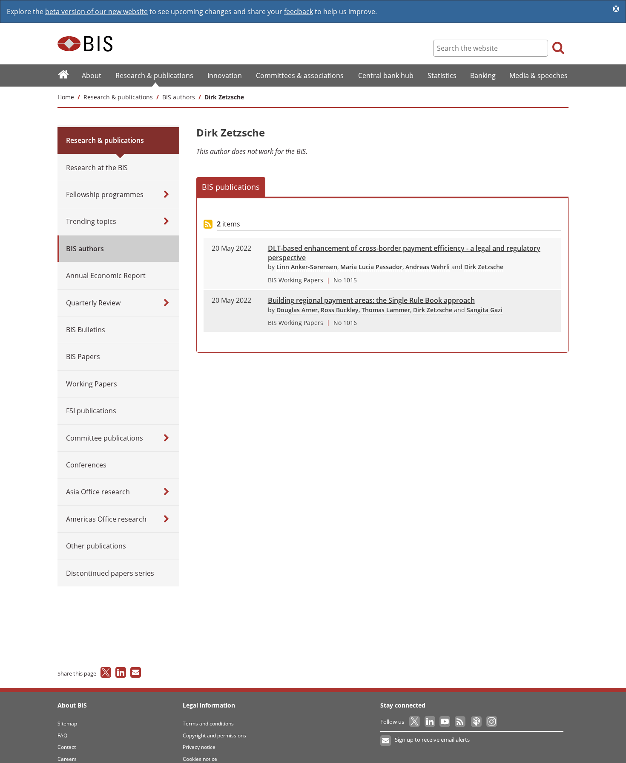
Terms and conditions (208, 723)
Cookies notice (200, 759)
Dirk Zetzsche (483, 267)
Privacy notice (199, 747)
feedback (298, 11)
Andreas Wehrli (427, 267)
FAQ (62, 735)
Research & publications (118, 97)
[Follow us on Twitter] (415, 721)
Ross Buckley (340, 310)
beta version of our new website (96, 11)
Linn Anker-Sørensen (306, 267)
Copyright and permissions (214, 735)
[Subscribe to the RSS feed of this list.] (208, 224)
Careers (67, 759)
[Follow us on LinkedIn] (430, 721)
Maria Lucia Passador (371, 267)
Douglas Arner (297, 310)
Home (65, 97)
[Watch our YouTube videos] (445, 721)
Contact (66, 747)
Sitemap (67, 723)
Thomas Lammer (386, 310)
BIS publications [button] (231, 187)
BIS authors (178, 97)
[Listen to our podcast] (475, 721)
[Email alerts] (386, 741)
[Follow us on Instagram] (491, 721)
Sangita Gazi (485, 310)
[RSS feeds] (460, 721)
